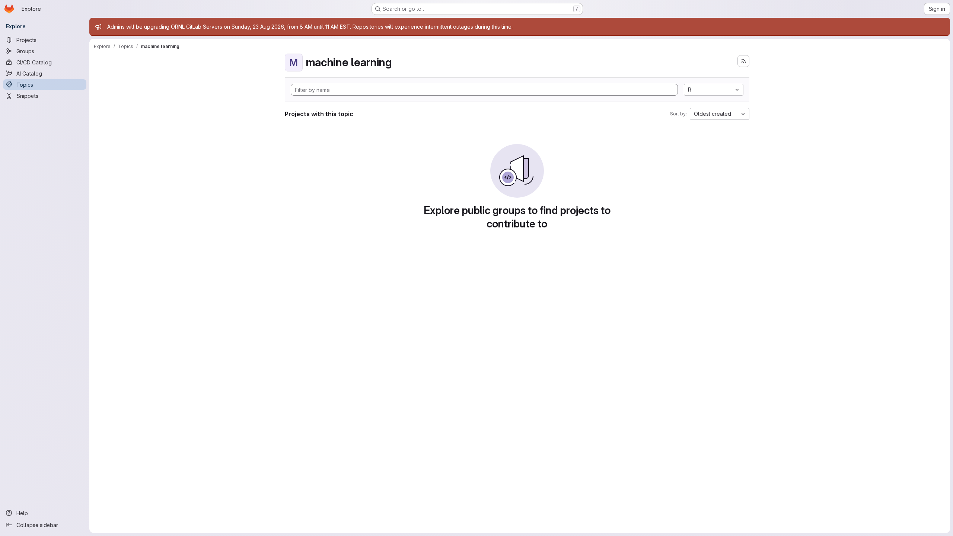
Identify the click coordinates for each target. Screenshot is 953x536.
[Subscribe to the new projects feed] (743, 61)
